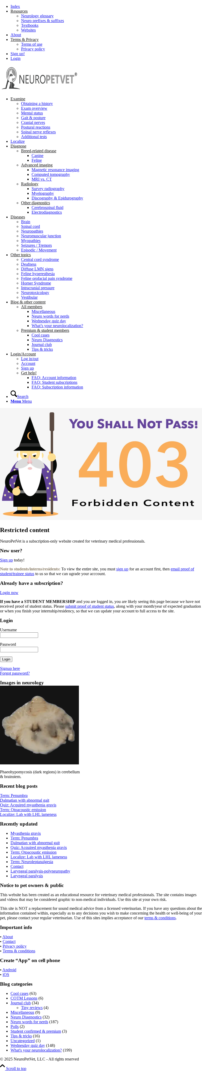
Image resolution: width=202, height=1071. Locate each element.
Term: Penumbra (14, 795)
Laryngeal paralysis (27, 876)
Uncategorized (23, 1040)
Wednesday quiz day (28, 1045)
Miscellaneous (22, 1012)
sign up (122, 569)
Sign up (6, 560)
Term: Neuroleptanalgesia (32, 861)
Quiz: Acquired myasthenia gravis (28, 805)
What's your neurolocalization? (36, 1050)
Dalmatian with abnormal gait (24, 800)
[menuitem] (106, 6)
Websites (28, 30)
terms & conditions (160, 918)
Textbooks (29, 25)
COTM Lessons (24, 998)
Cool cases (19, 993)
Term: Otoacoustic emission (23, 809)
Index (15, 6)
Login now (9, 592)
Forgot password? (15, 673)
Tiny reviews (32, 1007)
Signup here (10, 668)
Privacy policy (33, 49)
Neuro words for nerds (29, 1022)
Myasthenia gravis (26, 833)
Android (9, 970)
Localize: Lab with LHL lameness (28, 814)
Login (16, 58)
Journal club (21, 1003)
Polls (15, 1026)
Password (8, 644)
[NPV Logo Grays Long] (39, 90)
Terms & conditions (19, 951)
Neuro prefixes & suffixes (42, 20)
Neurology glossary (37, 16)
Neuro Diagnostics (26, 1017)
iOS (6, 974)
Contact (17, 866)
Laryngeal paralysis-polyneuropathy (40, 871)
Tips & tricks (21, 1036)
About (16, 35)
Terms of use (31, 44)
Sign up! (18, 53)
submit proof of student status (89, 606)
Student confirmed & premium (36, 1031)
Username (8, 630)
